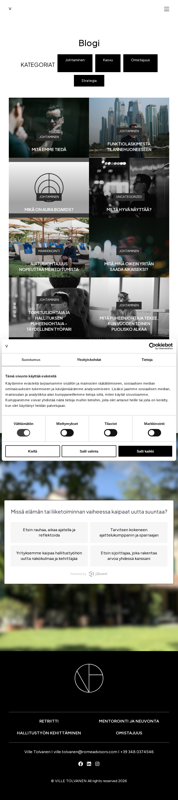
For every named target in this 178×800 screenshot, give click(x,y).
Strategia (89, 80)
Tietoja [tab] (147, 359)
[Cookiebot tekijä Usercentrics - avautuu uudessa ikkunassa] (152, 346)
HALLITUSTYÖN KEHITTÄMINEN (49, 733)
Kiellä (32, 451)
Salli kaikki (145, 451)
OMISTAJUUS (129, 733)
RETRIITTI (49, 721)
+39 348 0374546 (137, 751)
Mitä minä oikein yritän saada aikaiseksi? (129, 266)
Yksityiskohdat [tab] (89, 359)
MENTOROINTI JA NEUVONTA (129, 721)
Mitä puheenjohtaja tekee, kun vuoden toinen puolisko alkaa (129, 323)
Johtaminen (75, 60)
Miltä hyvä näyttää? (129, 209)
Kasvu (108, 60)
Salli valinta (89, 451)
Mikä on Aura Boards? (49, 209)
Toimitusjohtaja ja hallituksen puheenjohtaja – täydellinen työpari (48, 321)
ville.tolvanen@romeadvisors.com (85, 751)
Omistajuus (140, 60)
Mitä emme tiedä (49, 149)
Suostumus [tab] (31, 359)
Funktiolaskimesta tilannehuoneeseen (129, 146)
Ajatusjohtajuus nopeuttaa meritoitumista (49, 266)
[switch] (67, 432)
